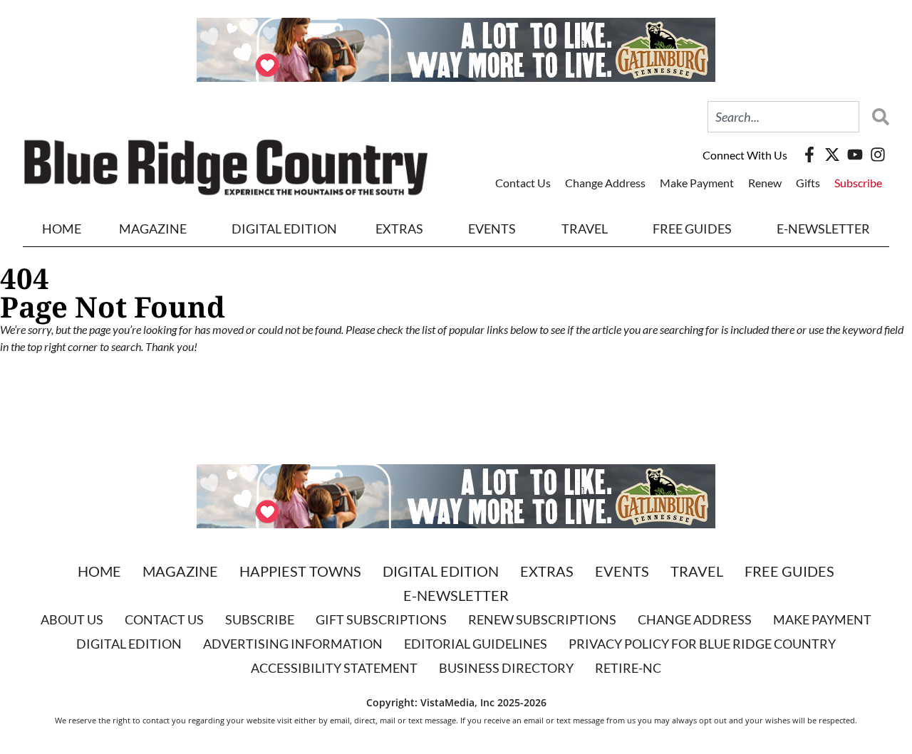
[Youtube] (855, 154)
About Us (72, 619)
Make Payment (697, 182)
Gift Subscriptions (381, 619)
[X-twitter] (832, 154)
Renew (765, 182)
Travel (584, 228)
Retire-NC (628, 668)
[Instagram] (877, 154)
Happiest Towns (300, 571)
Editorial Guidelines (475, 643)
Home (61, 228)
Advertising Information (293, 643)
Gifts (808, 182)
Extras (547, 571)
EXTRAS (399, 228)
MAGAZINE (153, 228)
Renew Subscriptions (542, 619)
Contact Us (523, 182)
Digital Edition (441, 571)
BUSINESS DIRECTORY (506, 668)
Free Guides (692, 228)
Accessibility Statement (334, 668)
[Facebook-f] (809, 154)
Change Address (605, 182)
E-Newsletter (823, 228)
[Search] (877, 116)
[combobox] (783, 116)
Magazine (180, 571)
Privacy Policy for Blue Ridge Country (702, 643)
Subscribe (858, 182)
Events (492, 228)
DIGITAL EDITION (284, 228)
